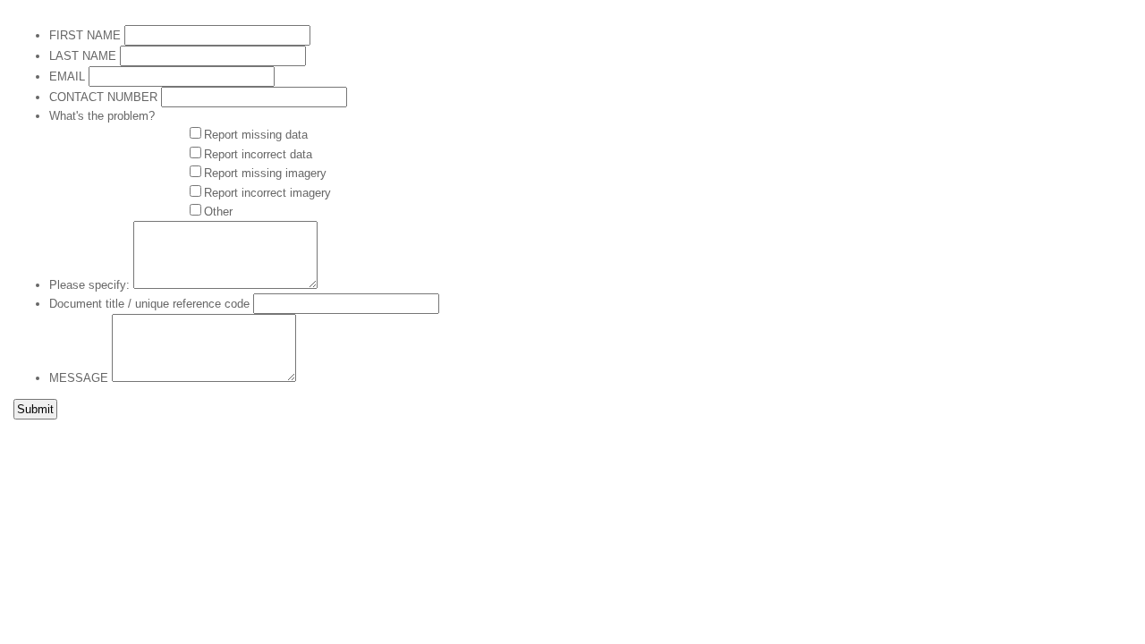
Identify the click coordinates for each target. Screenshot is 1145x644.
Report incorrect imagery (267, 192)
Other (218, 211)
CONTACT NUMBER (103, 97)
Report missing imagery (265, 173)
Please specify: (89, 285)
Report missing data (256, 134)
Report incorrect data (258, 154)
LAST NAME (82, 56)
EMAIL (67, 76)
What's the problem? (102, 116)
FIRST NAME (85, 35)
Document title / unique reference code (149, 303)
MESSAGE (78, 378)
